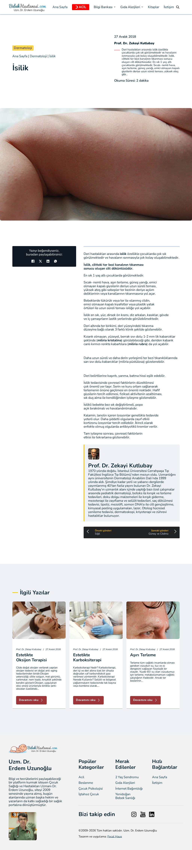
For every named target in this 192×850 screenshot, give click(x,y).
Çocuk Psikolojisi (91, 789)
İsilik (52, 56)
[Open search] (178, 7)
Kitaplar (153, 7)
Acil (81, 777)
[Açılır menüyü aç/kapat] (76, 7)
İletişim (169, 7)
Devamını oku (28, 700)
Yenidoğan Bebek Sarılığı (125, 796)
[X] (40, 261)
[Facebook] (33, 261)
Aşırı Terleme (143, 655)
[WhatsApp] (55, 261)
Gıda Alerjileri (125, 783)
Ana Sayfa (60, 7)
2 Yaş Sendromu (127, 777)
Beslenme (86, 783)
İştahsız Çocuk (89, 794)
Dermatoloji (23, 48)
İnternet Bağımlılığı (129, 789)
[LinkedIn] (48, 261)
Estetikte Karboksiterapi (87, 657)
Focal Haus (114, 836)
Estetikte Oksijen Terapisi (31, 657)
